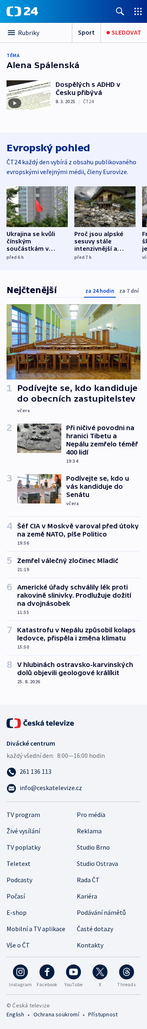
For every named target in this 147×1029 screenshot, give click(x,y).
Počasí (16, 896)
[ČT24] (22, 11)
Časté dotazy (95, 929)
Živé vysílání (23, 831)
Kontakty (90, 945)
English (15, 1014)
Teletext (19, 863)
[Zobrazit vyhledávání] (120, 11)
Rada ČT (88, 880)
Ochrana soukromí (56, 1014)
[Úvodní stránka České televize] (41, 722)
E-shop (17, 912)
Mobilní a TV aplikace (36, 929)
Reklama (89, 831)
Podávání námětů (101, 912)
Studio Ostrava (97, 863)
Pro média (91, 814)
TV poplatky (23, 847)
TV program (23, 814)
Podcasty (19, 880)
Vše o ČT (18, 945)
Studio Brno (93, 847)
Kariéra (87, 896)
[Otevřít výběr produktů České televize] (138, 11)
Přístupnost (103, 1014)
